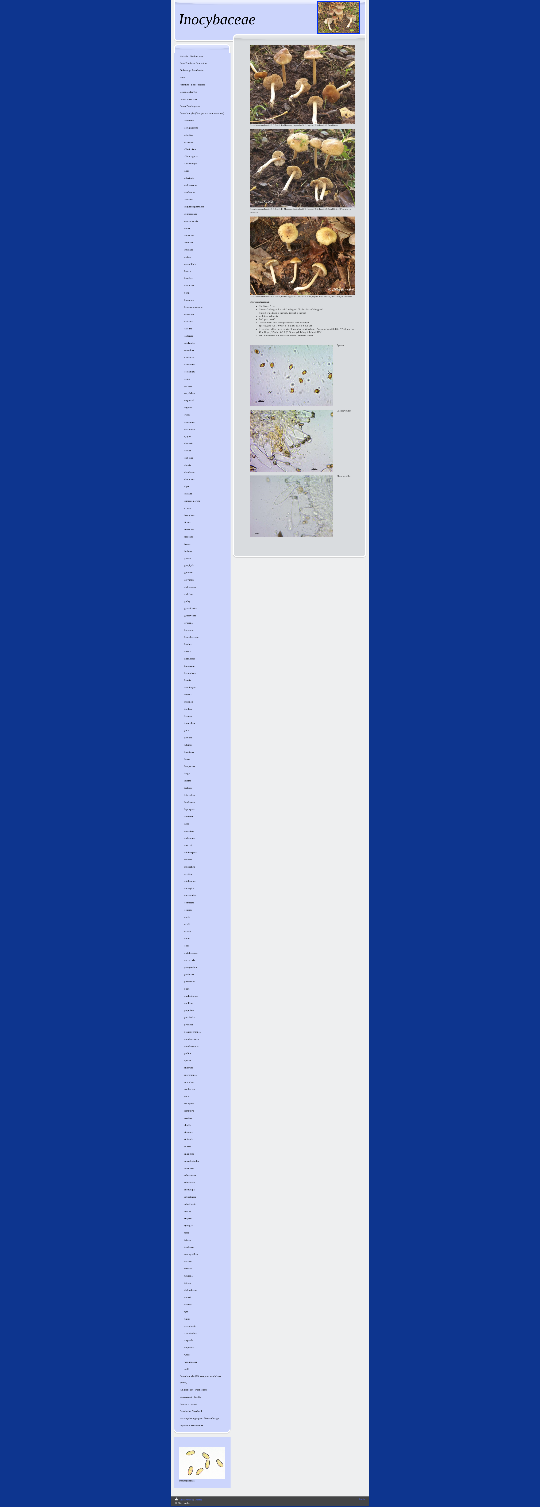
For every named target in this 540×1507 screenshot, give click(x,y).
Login (362, 1499)
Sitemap (198, 1499)
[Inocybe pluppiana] (202, 1463)
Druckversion (186, 1499)
